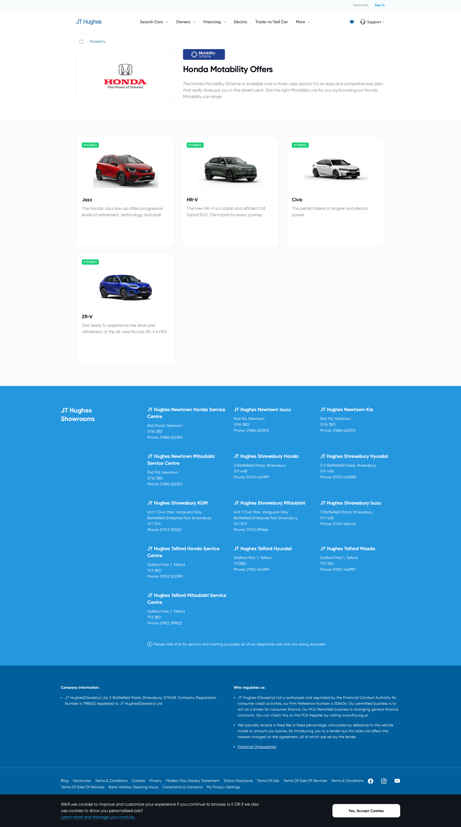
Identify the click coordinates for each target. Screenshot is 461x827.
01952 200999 (171, 576)
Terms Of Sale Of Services (305, 780)
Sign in (380, 5)
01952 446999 (344, 569)
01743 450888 (344, 477)
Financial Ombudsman (257, 747)
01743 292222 (170, 529)
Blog (65, 780)
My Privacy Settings (223, 787)
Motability (98, 42)
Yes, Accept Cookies (366, 811)
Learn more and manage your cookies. (98, 817)
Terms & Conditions (111, 780)
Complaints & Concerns (182, 787)
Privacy (155, 780)
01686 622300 (171, 437)
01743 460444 (344, 524)
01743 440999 (257, 477)
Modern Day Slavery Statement (192, 780)
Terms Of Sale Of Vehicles (82, 787)
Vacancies (360, 5)
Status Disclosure (238, 780)
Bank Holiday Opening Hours (133, 787)
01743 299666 (257, 529)
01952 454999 (257, 569)
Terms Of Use (268, 780)
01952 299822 (171, 623)
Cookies (138, 780)
